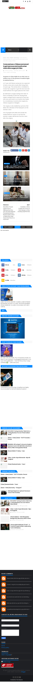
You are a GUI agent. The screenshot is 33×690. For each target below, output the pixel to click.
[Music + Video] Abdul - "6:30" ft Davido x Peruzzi (19, 438)
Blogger (23, 672)
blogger (17, 227)
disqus (23, 227)
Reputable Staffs (24, 498)
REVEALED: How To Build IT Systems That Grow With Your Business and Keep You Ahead (16, 167)
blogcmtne (9, 576)
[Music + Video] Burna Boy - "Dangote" (11, 487)
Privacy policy (5, 647)
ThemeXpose (19, 679)
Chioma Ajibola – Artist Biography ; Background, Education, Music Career (20, 517)
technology (16, 57)
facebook (29, 227)
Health (11, 57)
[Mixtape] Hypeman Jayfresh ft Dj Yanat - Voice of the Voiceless (19, 491)
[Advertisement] (16, 29)
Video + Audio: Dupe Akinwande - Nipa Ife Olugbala (19, 458)
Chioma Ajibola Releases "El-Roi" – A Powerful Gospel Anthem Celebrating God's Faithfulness (20, 526)
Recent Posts (8, 498)
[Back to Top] (20, 677)
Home (4, 57)
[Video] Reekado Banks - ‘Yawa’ (16, 464)
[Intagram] (15, 677)
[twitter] (25, 1)
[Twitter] (18, 677)
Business (7, 163)
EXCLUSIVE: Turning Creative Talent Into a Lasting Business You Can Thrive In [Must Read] (19, 432)
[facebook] (23, 1)
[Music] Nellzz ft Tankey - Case (16, 451)
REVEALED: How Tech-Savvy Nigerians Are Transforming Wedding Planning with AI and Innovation (16, 197)
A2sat (5, 176)
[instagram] (30, 1)
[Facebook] (13, 677)
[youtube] (28, 1)
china (8, 57)
